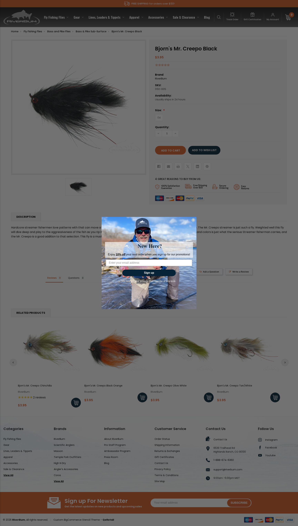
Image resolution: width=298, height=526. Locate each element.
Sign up (149, 272)
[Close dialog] (193, 220)
